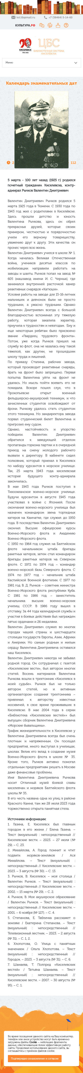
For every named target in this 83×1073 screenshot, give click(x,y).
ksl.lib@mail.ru (26, 17)
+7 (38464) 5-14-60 (60, 17)
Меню (9, 62)
